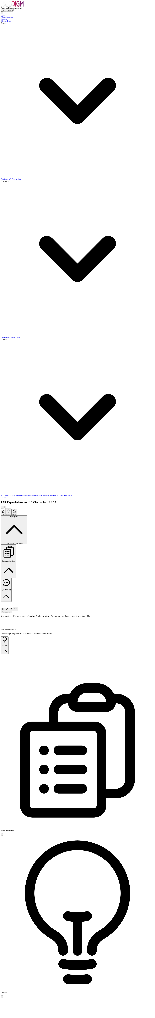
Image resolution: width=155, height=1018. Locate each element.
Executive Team (14, 337)
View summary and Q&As (14, 530)
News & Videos (22, 495)
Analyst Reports (49, 495)
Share (14, 514)
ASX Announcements (9, 495)
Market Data (39, 495)
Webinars (31, 495)
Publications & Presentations (11, 179)
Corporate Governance (63, 495)
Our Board (5, 337)
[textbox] (77, 603)
